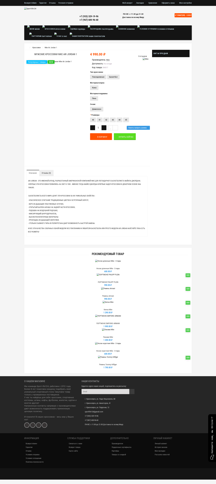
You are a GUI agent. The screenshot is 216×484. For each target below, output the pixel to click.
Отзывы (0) (46, 173)
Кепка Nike (108, 309)
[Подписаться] (131, 391)
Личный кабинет (161, 444)
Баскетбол (113, 77)
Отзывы (52, 3)
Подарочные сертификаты (121, 447)
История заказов (161, 447)
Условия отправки (65, 3)
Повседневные (98, 77)
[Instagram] (32, 425)
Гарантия (42, 3)
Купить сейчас (125, 137)
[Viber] (44, 425)
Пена (94, 98)
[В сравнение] (115, 127)
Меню (37, 29)
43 (113, 120)
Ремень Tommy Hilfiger (108, 364)
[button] (212, 438)
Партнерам (46, 36)
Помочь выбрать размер (137, 128)
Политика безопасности (34, 462)
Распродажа (107, 29)
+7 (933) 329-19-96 (88, 16)
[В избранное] (107, 264)
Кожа (94, 88)
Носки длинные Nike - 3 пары (108, 268)
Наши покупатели (96, 36)
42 (106, 120)
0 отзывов (142, 56)
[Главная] (27, 47)
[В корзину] (101, 264)
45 (126, 120)
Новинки (130, 29)
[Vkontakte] (27, 425)
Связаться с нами (75, 444)
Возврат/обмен (30, 3)
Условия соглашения (33, 458)
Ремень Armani (108, 296)
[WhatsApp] (38, 425)
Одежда (81, 29)
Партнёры (115, 451)
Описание (33, 173)
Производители (117, 444)
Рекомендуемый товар (108, 254)
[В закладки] (110, 127)
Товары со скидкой (119, 455)
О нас (64, 36)
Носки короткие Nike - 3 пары (108, 351)
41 (100, 120)
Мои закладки (160, 451)
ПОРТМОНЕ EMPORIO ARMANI (108, 323)
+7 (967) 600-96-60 (88, 20)
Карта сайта (73, 451)
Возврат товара (74, 447)
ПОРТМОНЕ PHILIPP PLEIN (108, 282)
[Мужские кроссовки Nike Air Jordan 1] (55, 61)
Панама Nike (108, 337)
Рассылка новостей (162, 455)
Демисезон (96, 109)
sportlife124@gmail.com (94, 412)
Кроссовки (60, 29)
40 (93, 120)
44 (119, 120)
